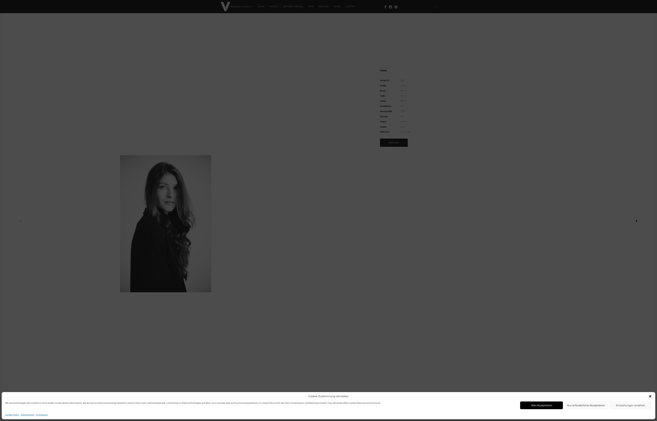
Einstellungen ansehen (630, 405)
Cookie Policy (12, 414)
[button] (650, 396)
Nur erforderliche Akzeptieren (586, 405)
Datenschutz (27, 414)
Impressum (42, 414)
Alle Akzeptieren (541, 405)
